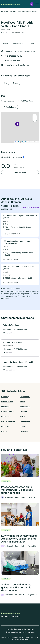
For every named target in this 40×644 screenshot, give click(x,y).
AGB (24, 632)
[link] (20, 225)
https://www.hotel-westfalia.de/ (17, 65)
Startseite (4, 11)
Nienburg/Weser (7, 411)
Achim (22, 402)
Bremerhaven (25, 407)
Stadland (23, 426)
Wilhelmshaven (7, 402)
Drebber (4, 431)
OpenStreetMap (26, 142)
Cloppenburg (25, 421)
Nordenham (5, 416)
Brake (22, 416)
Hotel (5, 83)
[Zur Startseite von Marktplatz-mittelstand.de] (10, 4)
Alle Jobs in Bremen (31, 207)
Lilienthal (23, 411)
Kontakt (10, 629)
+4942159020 (10, 56)
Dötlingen (5, 426)
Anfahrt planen (10, 107)
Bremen (13, 11)
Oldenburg (5, 397)
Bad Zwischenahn (8, 421)
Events (15, 83)
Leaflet (18, 142)
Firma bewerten (20, 173)
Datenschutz (18, 629)
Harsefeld (24, 431)
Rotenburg (5, 407)
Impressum (31, 632)
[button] (31, 4)
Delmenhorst (25, 397)
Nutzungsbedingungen (14, 632)
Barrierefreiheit (29, 629)
